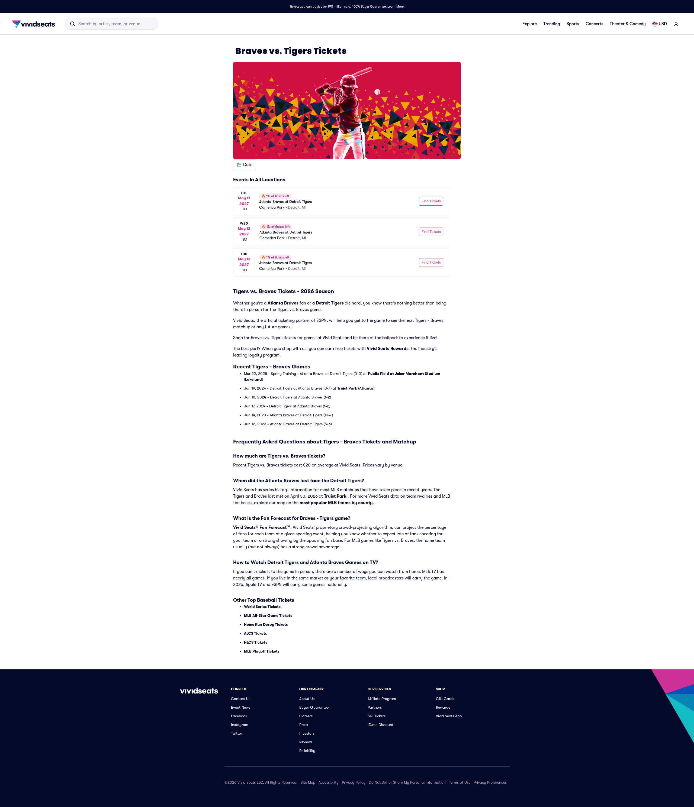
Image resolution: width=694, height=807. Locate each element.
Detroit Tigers (330, 303)
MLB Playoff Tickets (261, 651)
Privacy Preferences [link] (490, 782)
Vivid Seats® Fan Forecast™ (261, 527)
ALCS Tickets (255, 633)
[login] (676, 24)
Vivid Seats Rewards (388, 348)
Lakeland (253, 379)
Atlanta (366, 388)
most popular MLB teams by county (336, 502)
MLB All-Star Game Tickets (268, 615)
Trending (551, 23)
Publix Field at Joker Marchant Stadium (404, 373)
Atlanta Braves (283, 303)
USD (663, 23)
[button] (244, 164)
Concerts (594, 23)
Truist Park (347, 388)
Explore (529, 23)
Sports (573, 23)
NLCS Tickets (255, 642)
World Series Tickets (262, 606)
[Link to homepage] (35, 24)
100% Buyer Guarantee (369, 6)
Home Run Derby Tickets (266, 624)
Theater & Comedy (628, 23)
